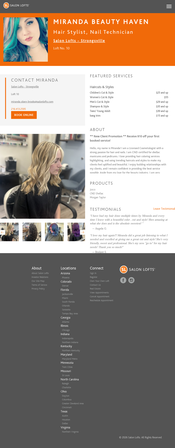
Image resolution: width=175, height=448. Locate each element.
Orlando (66, 305)
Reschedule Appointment (101, 300)
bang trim (95, 115)
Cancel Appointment (99, 296)
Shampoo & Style (99, 106)
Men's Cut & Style (99, 101)
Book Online (23, 115)
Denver (65, 285)
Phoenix (65, 277)
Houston (66, 419)
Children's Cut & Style (102, 92)
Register (93, 277)
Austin (65, 415)
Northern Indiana (70, 342)
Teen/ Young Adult (100, 111)
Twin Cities (67, 367)
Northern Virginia (70, 431)
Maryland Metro (69, 359)
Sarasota (66, 309)
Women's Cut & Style (101, 97)
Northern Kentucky (71, 350)
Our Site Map (38, 281)
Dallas (65, 423)
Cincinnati (67, 407)
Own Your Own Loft (99, 281)
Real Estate (95, 288)
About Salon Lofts (40, 273)
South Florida (68, 301)
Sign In (93, 273)
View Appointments (99, 292)
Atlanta (65, 322)
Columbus (66, 399)
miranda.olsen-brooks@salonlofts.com (32, 101)
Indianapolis (67, 338)
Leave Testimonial (164, 209)
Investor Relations (40, 277)
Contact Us (95, 285)
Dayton (65, 396)
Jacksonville (67, 294)
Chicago (66, 330)
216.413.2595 (18, 109)
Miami (65, 298)
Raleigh (65, 383)
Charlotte (66, 387)
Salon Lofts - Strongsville (79, 40)
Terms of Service (39, 285)
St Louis (66, 375)
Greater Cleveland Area (73, 403)
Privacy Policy (38, 288)
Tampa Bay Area (70, 313)
